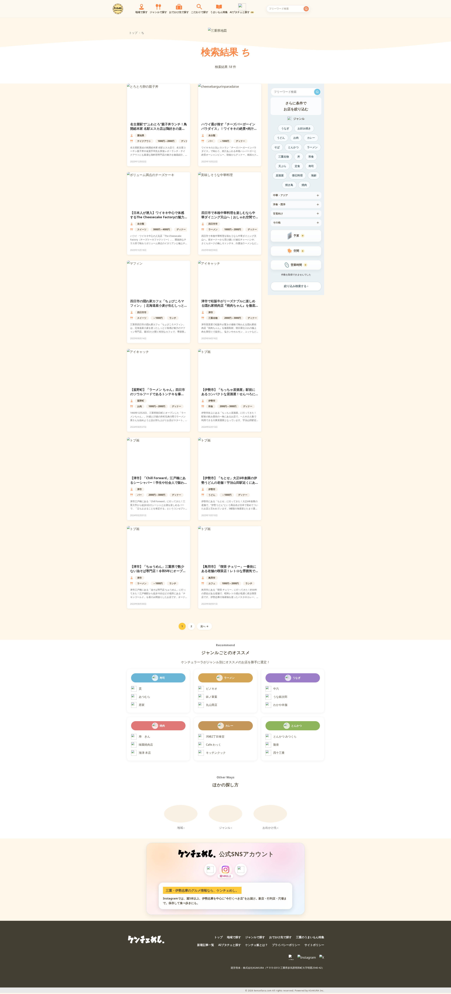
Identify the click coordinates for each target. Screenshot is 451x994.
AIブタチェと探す (229, 945)
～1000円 (224, 141)
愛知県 (140, 135)
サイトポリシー (314, 945)
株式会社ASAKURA (253, 967)
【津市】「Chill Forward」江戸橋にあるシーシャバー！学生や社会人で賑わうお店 (158, 482)
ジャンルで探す (255, 937)
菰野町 (140, 400)
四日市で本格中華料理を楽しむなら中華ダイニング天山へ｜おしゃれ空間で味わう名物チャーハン (228, 217)
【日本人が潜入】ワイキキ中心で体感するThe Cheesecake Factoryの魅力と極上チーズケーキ (157, 217)
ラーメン (213, 229)
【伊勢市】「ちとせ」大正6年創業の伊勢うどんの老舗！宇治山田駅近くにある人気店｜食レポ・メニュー (229, 482)
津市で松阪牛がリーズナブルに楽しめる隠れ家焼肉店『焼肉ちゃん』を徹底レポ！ (228, 305)
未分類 (211, 135)
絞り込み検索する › (296, 286)
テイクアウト (144, 141)
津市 (210, 312)
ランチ (172, 317)
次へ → (204, 626)
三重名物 (213, 317)
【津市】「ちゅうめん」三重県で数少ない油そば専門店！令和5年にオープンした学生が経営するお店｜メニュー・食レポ (158, 573)
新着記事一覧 (205, 945)
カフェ (211, 583)
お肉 (139, 406)
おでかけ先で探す (280, 937)
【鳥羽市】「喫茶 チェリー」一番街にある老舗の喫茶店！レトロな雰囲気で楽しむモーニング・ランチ (228, 570)
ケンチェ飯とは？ (256, 945)
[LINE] (210, 870)
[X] (241, 870)
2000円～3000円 (232, 317)
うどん (211, 494)
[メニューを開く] (330, 9)
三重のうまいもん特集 (310, 937)
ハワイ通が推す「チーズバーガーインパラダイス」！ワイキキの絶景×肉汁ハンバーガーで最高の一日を (229, 128)
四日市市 (213, 223)
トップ (133, 33)
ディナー (185, 141)
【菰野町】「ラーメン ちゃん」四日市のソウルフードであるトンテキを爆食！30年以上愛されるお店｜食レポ (157, 393)
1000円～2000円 (166, 141)
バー (210, 141)
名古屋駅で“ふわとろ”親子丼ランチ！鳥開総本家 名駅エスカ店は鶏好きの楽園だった (158, 128)
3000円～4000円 (161, 229)
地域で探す (234, 937)
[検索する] (306, 8)
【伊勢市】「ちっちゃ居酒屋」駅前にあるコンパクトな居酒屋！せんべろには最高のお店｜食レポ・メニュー (228, 393)
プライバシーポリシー (286, 945)
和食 (210, 406)
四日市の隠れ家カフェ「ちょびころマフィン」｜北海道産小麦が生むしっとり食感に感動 (157, 305)
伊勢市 (211, 400)
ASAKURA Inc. (316, 990)
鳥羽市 (211, 577)
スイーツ (141, 229)
